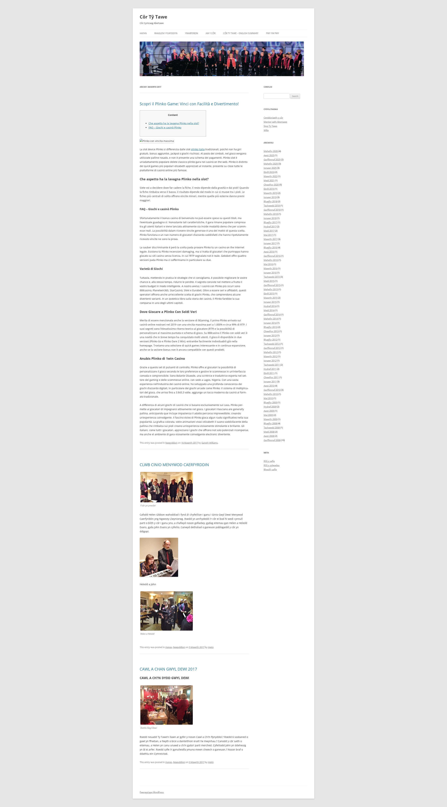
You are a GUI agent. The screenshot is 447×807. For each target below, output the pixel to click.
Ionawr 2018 (270, 218)
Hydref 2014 (270, 306)
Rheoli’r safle (270, 469)
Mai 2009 (268, 415)
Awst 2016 (269, 251)
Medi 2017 (269, 230)
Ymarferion (191, 33)
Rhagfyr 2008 (270, 423)
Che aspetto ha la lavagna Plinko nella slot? (174, 123)
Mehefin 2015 (271, 289)
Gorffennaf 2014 (272, 314)
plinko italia (198, 149)
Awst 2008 (269, 436)
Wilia (266, 130)
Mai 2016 (268, 264)
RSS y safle (269, 461)
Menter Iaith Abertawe (275, 121)
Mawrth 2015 (270, 297)
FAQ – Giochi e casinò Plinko (165, 127)
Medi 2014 (269, 310)
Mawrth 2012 (270, 356)
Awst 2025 (269, 155)
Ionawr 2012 (270, 360)
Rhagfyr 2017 (270, 222)
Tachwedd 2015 (272, 276)
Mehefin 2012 (271, 352)
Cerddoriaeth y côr (273, 117)
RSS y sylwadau (272, 465)
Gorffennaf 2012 (272, 348)
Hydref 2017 (270, 226)
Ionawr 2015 (270, 301)
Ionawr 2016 (270, 272)
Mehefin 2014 (271, 318)
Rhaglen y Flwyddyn (165, 33)
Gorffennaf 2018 (272, 209)
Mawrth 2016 (270, 268)
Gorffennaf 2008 (272, 440)
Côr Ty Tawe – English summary (240, 33)
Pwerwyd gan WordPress (152, 792)
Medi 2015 (269, 281)
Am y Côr (210, 33)
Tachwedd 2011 (272, 364)
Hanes (168, 647)
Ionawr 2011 (270, 381)
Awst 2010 (269, 385)
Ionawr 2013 (270, 335)
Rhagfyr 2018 (270, 201)
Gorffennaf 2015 (272, 285)
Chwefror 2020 (271, 184)
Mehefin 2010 (271, 394)
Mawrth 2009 (270, 419)
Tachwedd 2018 (272, 205)
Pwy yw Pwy (272, 33)
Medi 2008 (269, 431)
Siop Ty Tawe (270, 126)
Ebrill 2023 (269, 172)
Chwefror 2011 (271, 377)
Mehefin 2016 (271, 260)
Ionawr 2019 (270, 197)
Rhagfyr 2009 (270, 402)
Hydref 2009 (270, 406)
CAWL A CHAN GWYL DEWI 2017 (168, 669)
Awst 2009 (269, 410)
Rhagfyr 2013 (270, 327)
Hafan (143, 33)
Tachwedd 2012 (272, 343)
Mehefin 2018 (271, 214)
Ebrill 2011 (269, 373)
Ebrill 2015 (269, 293)
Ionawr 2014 (270, 322)
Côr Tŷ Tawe (153, 17)
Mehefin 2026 (271, 151)
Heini (210, 647)
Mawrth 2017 (270, 239)
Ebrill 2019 (269, 188)
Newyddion (171, 442)
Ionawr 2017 (270, 243)
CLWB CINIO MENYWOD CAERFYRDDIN (174, 464)
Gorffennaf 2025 (272, 159)
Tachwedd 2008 (272, 427)
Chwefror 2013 (271, 331)
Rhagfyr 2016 (270, 247)
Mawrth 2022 (270, 176)
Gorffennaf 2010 (272, 389)
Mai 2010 (268, 398)
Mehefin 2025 (271, 163)
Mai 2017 (268, 234)
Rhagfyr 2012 (270, 339)
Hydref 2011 (270, 369)
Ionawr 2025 (270, 167)
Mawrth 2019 (270, 193)
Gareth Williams (209, 442)
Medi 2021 (269, 180)
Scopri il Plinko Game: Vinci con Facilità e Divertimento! (189, 103)
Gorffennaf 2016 (272, 255)
